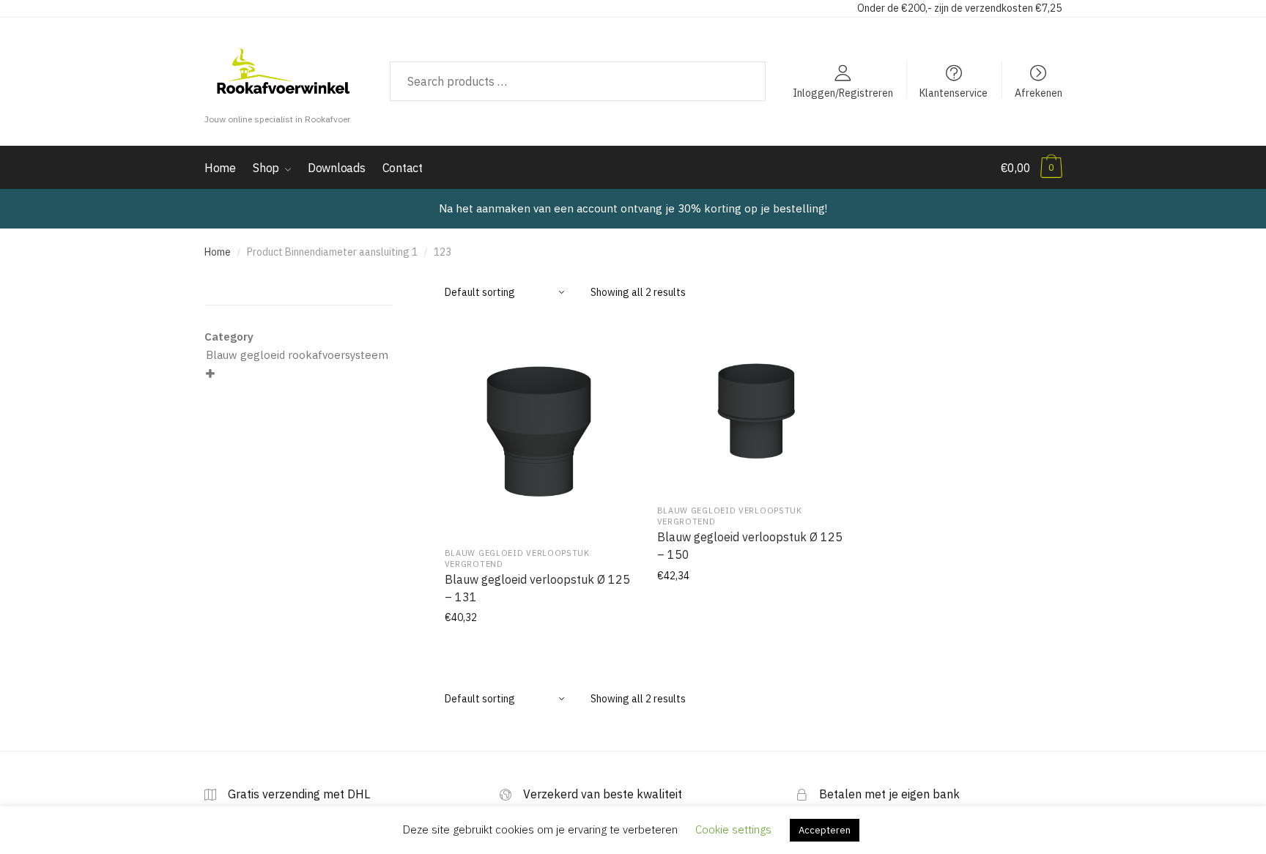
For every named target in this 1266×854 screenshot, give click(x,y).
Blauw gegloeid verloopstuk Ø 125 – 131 (537, 588)
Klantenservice (953, 92)
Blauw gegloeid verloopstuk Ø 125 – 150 (750, 546)
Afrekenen (1038, 92)
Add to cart (540, 650)
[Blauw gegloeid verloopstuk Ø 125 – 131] (540, 428)
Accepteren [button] (825, 830)
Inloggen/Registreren (843, 92)
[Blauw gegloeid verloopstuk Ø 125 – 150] (752, 407)
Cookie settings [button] (733, 829)
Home (217, 252)
